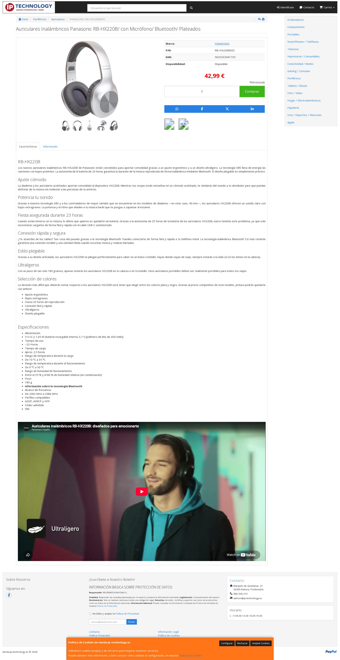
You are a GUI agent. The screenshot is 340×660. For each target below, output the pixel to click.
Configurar (227, 643)
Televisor (293, 49)
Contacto (308, 7)
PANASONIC (222, 43)
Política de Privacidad (107, 606)
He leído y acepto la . (116, 613)
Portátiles (293, 34)
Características (28, 146)
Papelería (293, 107)
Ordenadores (295, 19)
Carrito (328, 7)
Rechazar (242, 643)
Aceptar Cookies (261, 643)
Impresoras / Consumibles (303, 56)
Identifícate (286, 7)
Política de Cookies (190, 655)
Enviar (131, 621)
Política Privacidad (99, 635)
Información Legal (168, 631)
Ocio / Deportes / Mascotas (304, 115)
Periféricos (294, 78)
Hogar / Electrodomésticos (304, 100)
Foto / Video (294, 93)
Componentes (296, 27)
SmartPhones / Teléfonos (303, 41)
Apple (290, 122)
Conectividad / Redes (300, 64)
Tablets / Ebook (297, 85)
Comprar (252, 91)
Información (50, 146)
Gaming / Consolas (298, 71)
